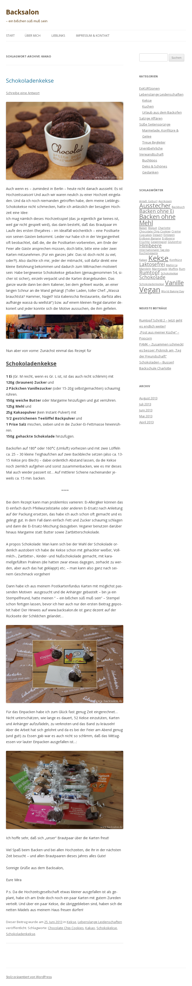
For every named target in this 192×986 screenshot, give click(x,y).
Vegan (149, 290)
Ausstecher (155, 205)
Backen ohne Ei (156, 211)
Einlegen (169, 235)
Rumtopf (149, 272)
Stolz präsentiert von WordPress (29, 977)
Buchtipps (149, 160)
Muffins (173, 269)
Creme (176, 231)
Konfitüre (176, 260)
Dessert (157, 235)
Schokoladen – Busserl (156, 362)
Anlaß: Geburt (148, 201)
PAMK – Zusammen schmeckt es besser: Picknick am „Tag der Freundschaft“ (161, 350)
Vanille (174, 283)
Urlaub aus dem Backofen (162, 112)
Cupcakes (145, 235)
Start (10, 35)
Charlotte (164, 228)
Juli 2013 (145, 404)
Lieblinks (58, 35)
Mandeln (145, 269)
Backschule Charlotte (155, 368)
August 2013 (148, 398)
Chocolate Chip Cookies (66, 928)
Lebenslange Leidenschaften (100, 922)
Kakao (90, 928)
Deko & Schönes (154, 166)
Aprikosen (165, 201)
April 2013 (146, 422)
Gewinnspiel (159, 242)
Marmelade (160, 269)
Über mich (32, 35)
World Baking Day (172, 291)
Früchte (144, 242)
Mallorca (172, 265)
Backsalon (22, 11)
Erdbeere (168, 238)
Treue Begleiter (154, 142)
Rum (182, 269)
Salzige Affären (150, 118)
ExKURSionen (149, 88)
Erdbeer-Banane (150, 238)
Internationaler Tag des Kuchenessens (154, 251)
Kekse (71, 922)
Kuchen (148, 106)
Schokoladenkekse (30, 80)
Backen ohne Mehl (157, 219)
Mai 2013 (145, 416)
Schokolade (152, 277)
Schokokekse (106, 928)
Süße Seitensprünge (154, 124)
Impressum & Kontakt (93, 35)
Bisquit (152, 228)
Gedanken (150, 172)
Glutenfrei (175, 242)
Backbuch (178, 207)
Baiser (143, 228)
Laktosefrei (152, 264)
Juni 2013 (145, 410)
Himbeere (150, 245)
